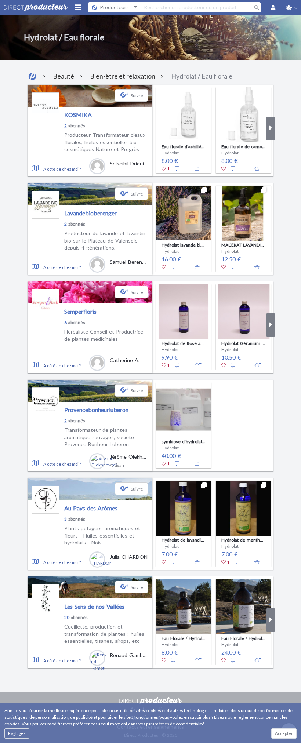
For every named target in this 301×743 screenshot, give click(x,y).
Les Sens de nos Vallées (94, 606)
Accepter (284, 733)
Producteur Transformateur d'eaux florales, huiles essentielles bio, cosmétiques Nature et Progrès (104, 142)
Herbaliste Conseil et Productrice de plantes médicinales (103, 335)
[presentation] (157, 128)
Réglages (17, 733)
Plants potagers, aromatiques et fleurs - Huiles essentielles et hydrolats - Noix (102, 535)
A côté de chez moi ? (62, 169)
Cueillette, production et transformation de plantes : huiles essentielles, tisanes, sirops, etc (104, 633)
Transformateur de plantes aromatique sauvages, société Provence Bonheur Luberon (99, 437)
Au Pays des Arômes (90, 508)
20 (66, 617)
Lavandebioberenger (90, 213)
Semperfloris (80, 311)
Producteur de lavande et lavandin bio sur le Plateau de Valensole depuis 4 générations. (104, 240)
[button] (291, 7)
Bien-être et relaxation (122, 76)
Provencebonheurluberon (96, 409)
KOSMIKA (78, 114)
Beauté (63, 76)
